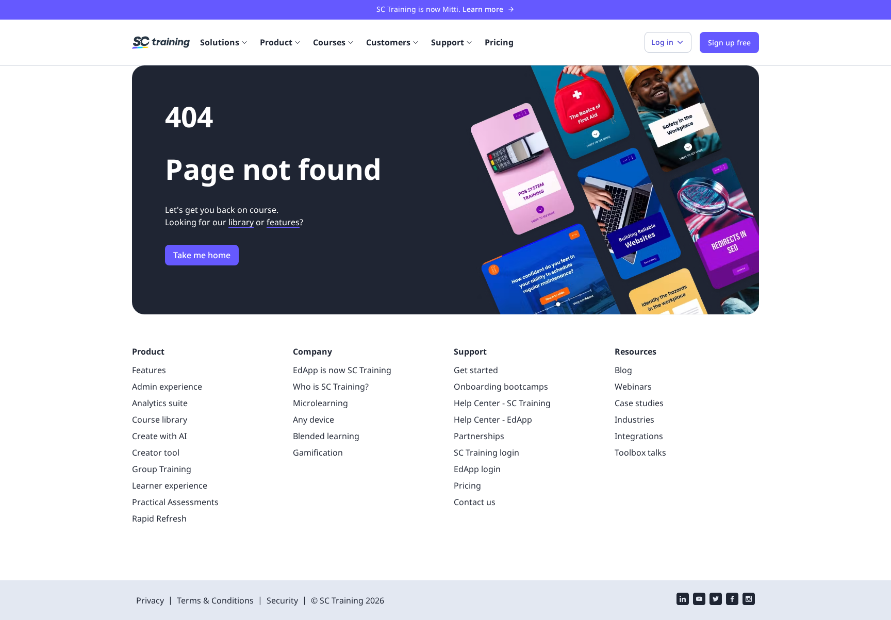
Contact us (475, 502)
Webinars (633, 386)
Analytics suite (160, 403)
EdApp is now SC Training (342, 370)
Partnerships (479, 436)
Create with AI (159, 436)
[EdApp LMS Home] (161, 43)
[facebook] (732, 600)
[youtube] (699, 600)
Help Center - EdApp (493, 419)
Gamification (318, 452)
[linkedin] (682, 600)
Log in (662, 42)
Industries (634, 419)
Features (149, 370)
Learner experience (169, 485)
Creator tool (155, 452)
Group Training (161, 469)
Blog (623, 370)
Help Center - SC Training (502, 403)
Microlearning (320, 403)
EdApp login (477, 469)
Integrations (639, 436)
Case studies (639, 403)
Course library (159, 419)
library (241, 222)
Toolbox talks (640, 452)
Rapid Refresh (159, 518)
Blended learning (326, 436)
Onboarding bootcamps (501, 386)
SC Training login (486, 452)
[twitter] (716, 600)
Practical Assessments (175, 502)
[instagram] (748, 600)
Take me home (201, 255)
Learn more (483, 9)
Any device (313, 419)
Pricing (499, 42)
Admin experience (167, 386)
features (283, 222)
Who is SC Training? (331, 386)
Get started (476, 370)
